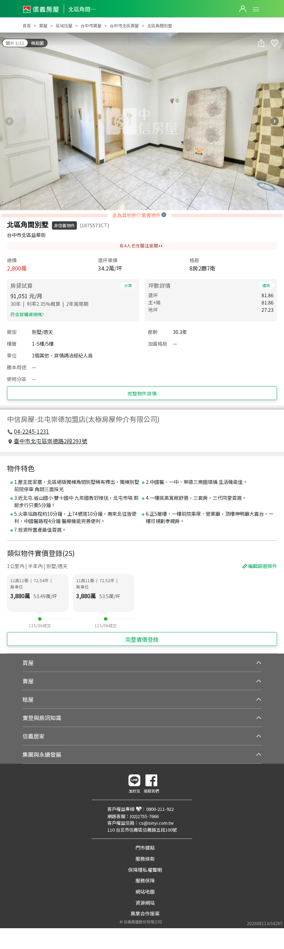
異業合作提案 (145, 913)
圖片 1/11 (15, 43)
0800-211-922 (160, 809)
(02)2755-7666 (144, 816)
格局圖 (37, 43)
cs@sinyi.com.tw (156, 822)
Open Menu (256, 9)
